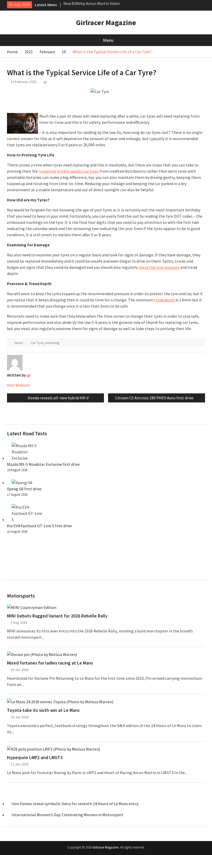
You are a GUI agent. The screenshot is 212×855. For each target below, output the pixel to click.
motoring (52, 342)
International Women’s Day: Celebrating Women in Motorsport (68, 814)
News (18, 342)
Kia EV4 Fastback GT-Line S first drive (39, 525)
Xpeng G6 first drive (24, 488)
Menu (108, 40)
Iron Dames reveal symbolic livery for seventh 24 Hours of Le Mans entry (75, 803)
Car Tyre (37, 342)
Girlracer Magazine (106, 22)
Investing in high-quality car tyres (69, 171)
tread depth (164, 299)
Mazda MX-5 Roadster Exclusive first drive (43, 464)
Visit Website (18, 385)
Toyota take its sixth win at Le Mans (43, 710)
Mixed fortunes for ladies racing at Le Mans (50, 663)
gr (45, 81)
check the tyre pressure (158, 267)
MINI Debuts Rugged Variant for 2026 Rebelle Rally (57, 616)
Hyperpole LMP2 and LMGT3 (35, 757)
